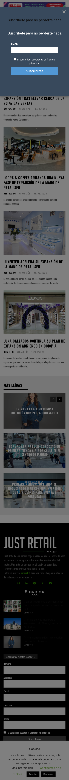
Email (14, 44)
